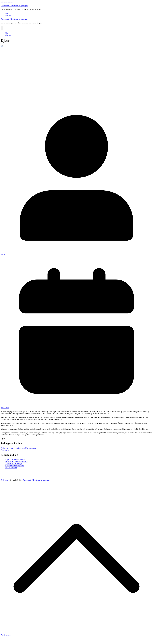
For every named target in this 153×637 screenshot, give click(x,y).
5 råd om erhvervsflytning (14, 466)
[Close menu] (2, 29)
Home (7, 13)
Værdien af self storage (13, 464)
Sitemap (8, 15)
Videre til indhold (7, 2)
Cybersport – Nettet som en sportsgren (14, 6)
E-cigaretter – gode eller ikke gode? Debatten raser (19, 448)
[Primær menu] (2, 27)
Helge (3, 255)
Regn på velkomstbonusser (14, 460)
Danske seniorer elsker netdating (16, 462)
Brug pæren (5, 450)
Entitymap (4, 480)
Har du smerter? (11, 468)
